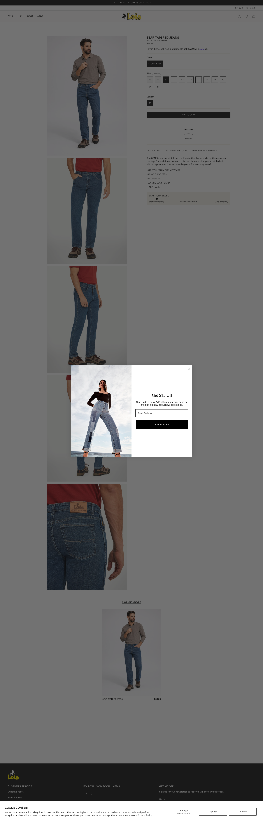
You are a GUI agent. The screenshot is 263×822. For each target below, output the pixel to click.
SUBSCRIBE (162, 424)
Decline (243, 811)
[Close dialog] (189, 369)
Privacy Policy (145, 815)
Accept (213, 811)
